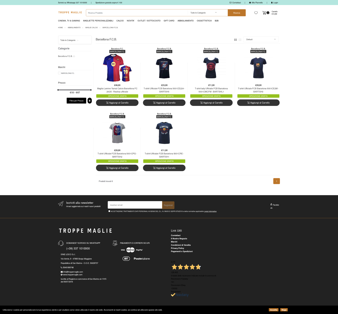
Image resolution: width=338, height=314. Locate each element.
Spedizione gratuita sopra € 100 (108, 2)
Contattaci (236, 2)
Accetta (273, 309)
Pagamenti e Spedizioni (182, 251)
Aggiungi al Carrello (118, 102)
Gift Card (169, 20)
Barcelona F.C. (117, 48)
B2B (217, 20)
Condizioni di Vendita (181, 244)
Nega (284, 309)
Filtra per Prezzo (76, 100)
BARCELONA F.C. (67, 73)
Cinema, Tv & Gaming (69, 20)
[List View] (240, 39)
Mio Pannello (257, 2)
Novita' (130, 20)
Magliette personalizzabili (98, 20)
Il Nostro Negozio (179, 238)
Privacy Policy (177, 248)
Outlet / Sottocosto (149, 20)
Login (275, 2)
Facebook (274, 206)
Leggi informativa (210, 211)
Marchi (174, 241)
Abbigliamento (186, 20)
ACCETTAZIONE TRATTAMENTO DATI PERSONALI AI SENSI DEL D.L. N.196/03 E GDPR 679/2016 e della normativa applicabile (164, 211)
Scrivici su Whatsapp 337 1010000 (72, 2)
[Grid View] (235, 39)
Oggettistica (204, 20)
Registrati (168, 205)
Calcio (120, 20)
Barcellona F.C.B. (164, 48)
